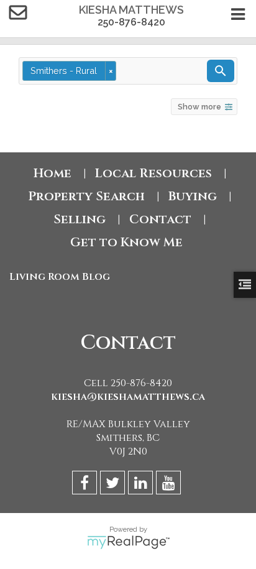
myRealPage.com (128, 542)
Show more (199, 106)
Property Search (86, 196)
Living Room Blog (59, 277)
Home (52, 173)
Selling (79, 219)
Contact (160, 219)
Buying (192, 196)
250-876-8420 (131, 22)
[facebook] (86, 485)
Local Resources (153, 173)
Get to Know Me (128, 242)
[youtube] (170, 485)
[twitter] (114, 485)
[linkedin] (142, 485)
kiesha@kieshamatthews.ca (128, 397)
